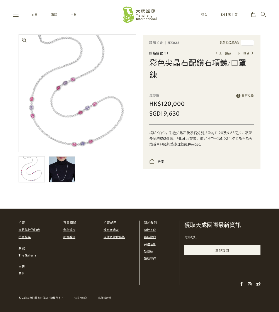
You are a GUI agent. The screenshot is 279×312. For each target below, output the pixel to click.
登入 (204, 15)
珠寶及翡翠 (111, 230)
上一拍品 (225, 53)
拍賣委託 (69, 237)
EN (223, 15)
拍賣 (34, 15)
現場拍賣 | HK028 (164, 42)
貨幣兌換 (248, 96)
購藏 (54, 15)
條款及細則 (80, 298)
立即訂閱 (222, 250)
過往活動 (150, 244)
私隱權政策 (104, 298)
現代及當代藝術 (114, 237)
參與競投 (69, 230)
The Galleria (27, 255)
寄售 (22, 274)
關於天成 (150, 230)
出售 (73, 15)
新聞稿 (148, 251)
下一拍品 (243, 53)
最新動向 (150, 237)
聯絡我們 (150, 259)
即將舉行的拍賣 (29, 230)
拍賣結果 (25, 237)
